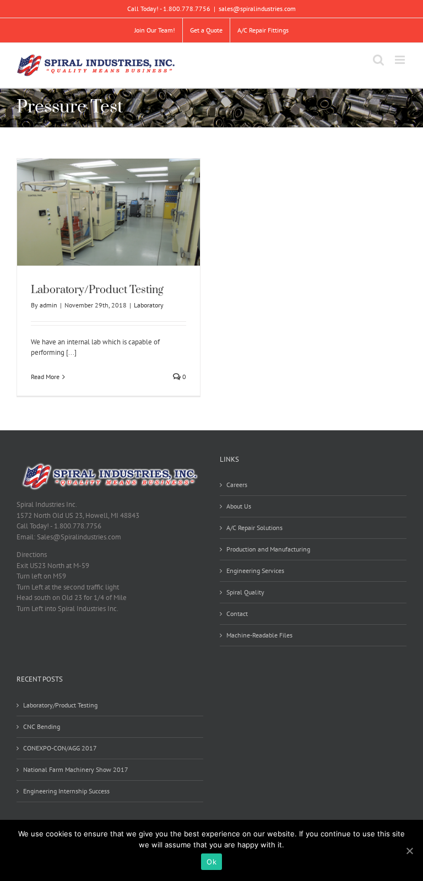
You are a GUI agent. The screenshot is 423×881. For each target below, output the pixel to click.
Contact (237, 613)
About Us (238, 506)
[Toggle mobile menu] (400, 60)
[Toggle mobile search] (378, 60)
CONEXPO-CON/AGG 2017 (60, 748)
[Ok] (409, 850)
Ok (211, 861)
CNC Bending (41, 726)
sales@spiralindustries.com (257, 8)
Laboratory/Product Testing (97, 290)
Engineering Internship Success (66, 791)
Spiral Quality (245, 592)
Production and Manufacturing (268, 549)
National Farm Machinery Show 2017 (75, 769)
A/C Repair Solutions (254, 527)
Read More (45, 376)
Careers (236, 484)
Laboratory (149, 305)
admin (48, 305)
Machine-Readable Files (259, 635)
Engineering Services (255, 570)
